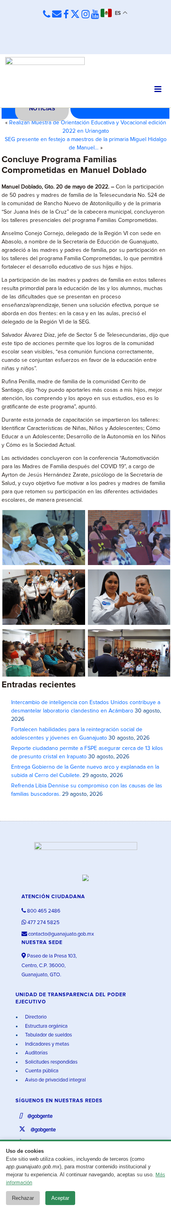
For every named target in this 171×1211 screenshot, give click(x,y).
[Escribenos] (57, 14)
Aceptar (60, 1198)
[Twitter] (75, 15)
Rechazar (23, 1198)
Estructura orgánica (46, 1026)
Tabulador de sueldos (48, 1035)
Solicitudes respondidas (51, 1062)
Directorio (35, 1017)
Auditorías (36, 1053)
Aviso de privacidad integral (55, 1080)
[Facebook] (66, 15)
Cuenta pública (41, 1071)
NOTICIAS (42, 109)
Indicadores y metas (46, 1044)
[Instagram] (85, 15)
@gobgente (39, 1116)
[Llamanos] (47, 14)
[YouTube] (95, 15)
